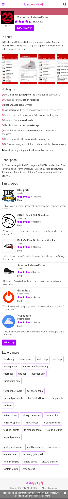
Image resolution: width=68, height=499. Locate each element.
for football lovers (37, 398)
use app (22, 373)
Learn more (44, 496)
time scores (29, 469)
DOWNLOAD (25, 27)
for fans (7, 405)
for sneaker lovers (12, 391)
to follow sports (11, 422)
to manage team (33, 430)
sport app (8, 373)
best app (57, 359)
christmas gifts (11, 461)
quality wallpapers (12, 447)
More (5, 176)
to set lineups (31, 422)
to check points (11, 430)
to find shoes (10, 415)
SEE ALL (8, 342)
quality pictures (35, 447)
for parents (57, 398)
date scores (54, 447)
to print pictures (11, 437)
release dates (10, 454)
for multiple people (13, 398)
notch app (42, 359)
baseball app (38, 373)
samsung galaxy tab (33, 454)
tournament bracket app (36, 366)
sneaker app (25, 359)
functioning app (11, 381)
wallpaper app (10, 366)
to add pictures (54, 430)
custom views (10, 469)
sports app (9, 359)
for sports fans (35, 391)
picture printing (50, 461)
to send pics (52, 415)
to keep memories (31, 415)
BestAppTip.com (33, 4)
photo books (30, 461)
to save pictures (51, 422)
